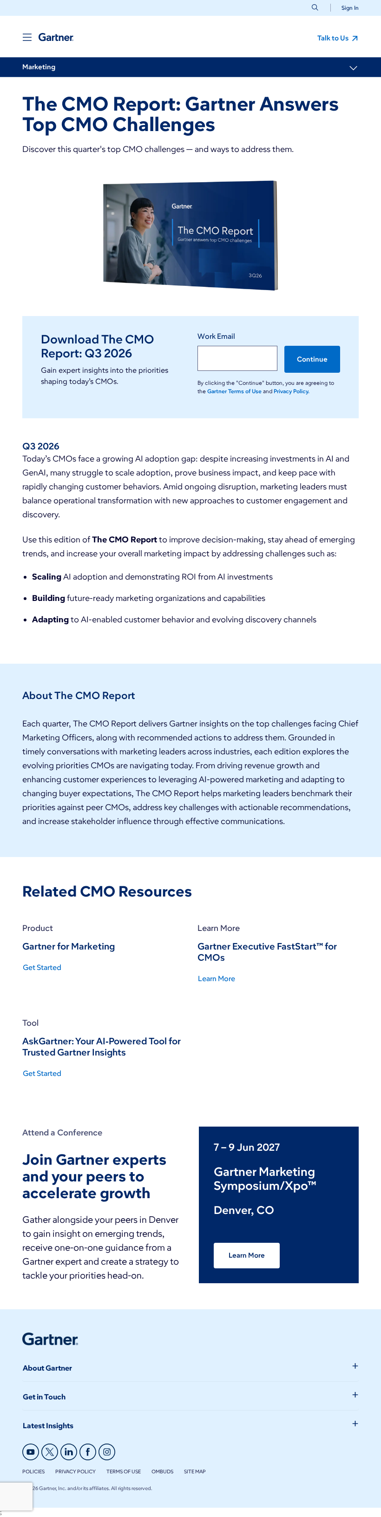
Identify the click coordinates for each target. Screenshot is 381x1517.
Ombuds (162, 1471)
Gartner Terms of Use (235, 391)
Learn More (247, 1255)
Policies (33, 1471)
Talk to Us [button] (333, 38)
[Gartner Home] (56, 37)
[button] (346, 7)
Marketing (38, 67)
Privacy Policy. (291, 391)
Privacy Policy (75, 1471)
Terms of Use (123, 1471)
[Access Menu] (27, 37)
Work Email (216, 336)
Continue (312, 359)
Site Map (195, 1471)
